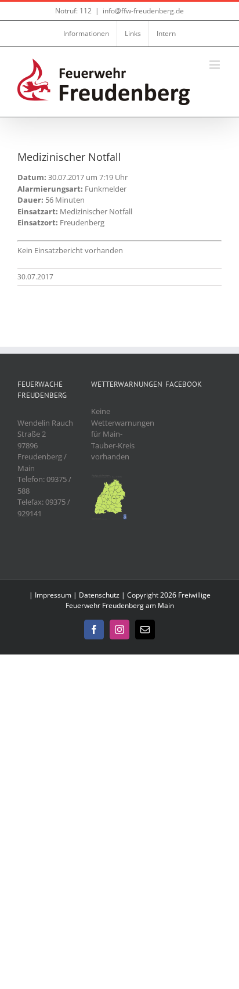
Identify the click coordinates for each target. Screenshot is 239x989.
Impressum (53, 595)
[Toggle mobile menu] (215, 65)
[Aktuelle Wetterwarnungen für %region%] (109, 479)
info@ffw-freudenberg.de (143, 11)
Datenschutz (99, 595)
